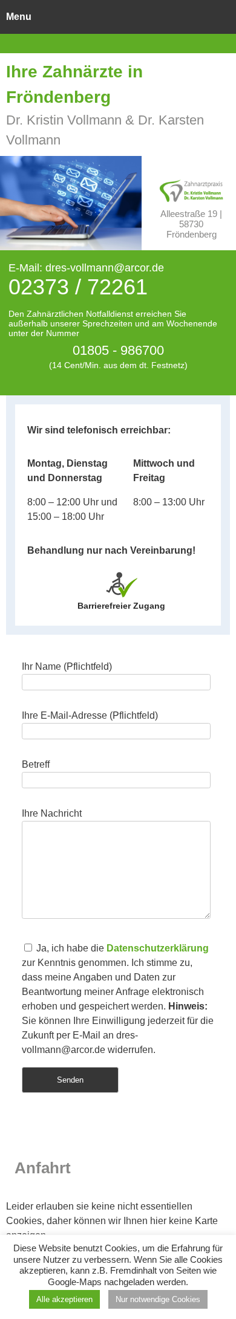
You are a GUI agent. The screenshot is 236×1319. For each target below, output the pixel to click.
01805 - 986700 (118, 350)
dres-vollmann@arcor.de (104, 268)
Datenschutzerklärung (158, 948)
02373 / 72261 (78, 286)
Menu (18, 16)
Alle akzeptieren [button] (64, 1299)
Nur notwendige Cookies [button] (158, 1299)
